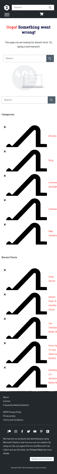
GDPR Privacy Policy (12, 412)
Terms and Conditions (13, 420)
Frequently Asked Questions (16, 405)
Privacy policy (9, 416)
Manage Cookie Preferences (42, 459)
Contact (6, 401)
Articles (52, 136)
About (6, 397)
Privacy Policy (36, 450)
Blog (51, 160)
